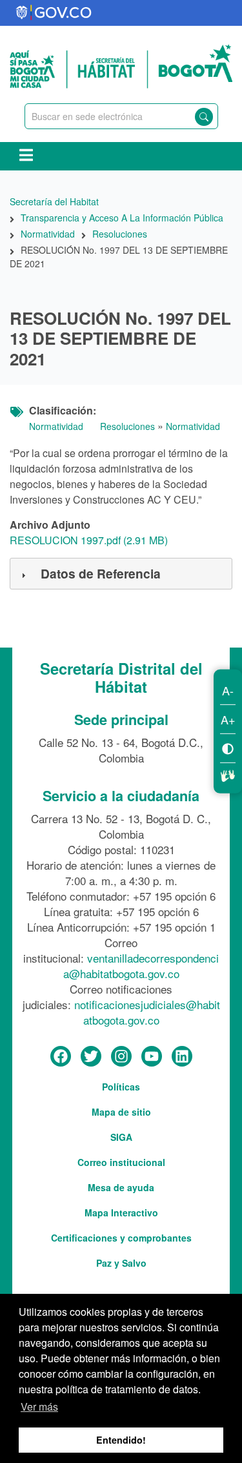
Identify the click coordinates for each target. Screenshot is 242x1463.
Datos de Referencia (101, 573)
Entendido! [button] (121, 1439)
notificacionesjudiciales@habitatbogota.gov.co (147, 1012)
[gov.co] (54, 13)
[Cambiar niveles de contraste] (228, 747)
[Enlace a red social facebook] (60, 1057)
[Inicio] (121, 64)
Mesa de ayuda (121, 1187)
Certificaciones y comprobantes (121, 1237)
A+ (228, 719)
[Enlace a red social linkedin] (182, 1057)
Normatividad (56, 426)
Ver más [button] (39, 1406)
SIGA (121, 1136)
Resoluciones (127, 426)
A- (228, 690)
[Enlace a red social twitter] (91, 1057)
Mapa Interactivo (121, 1212)
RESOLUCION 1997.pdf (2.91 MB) (89, 540)
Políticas (121, 1086)
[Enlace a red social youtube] (151, 1057)
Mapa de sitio (121, 1111)
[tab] (121, 573)
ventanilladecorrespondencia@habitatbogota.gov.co (141, 965)
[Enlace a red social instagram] (121, 1057)
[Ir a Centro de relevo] (228, 774)
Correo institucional (121, 1162)
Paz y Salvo (121, 1262)
